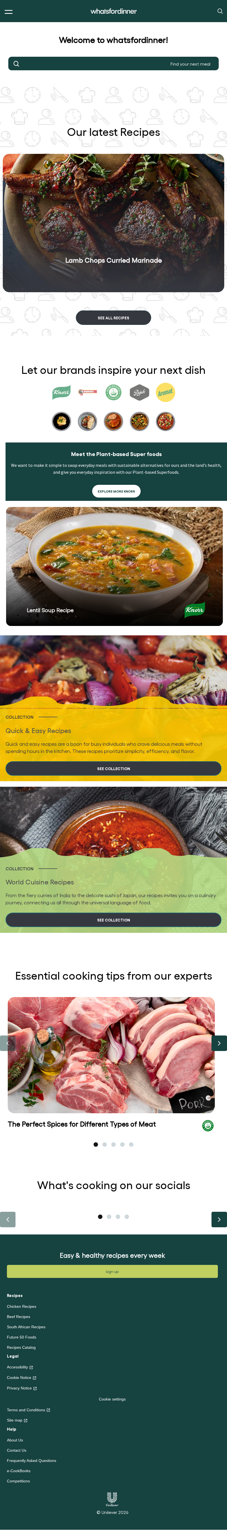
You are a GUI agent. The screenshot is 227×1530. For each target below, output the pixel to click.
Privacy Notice (19, 1388)
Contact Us (16, 1450)
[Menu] (7, 12)
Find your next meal (17, 63)
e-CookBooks (18, 1471)
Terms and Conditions (26, 1410)
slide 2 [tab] (104, 1144)
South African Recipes (26, 1327)
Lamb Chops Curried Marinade (113, 260)
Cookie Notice (19, 1377)
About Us (15, 1440)
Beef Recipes (18, 1316)
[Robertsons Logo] (208, 1125)
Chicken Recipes (21, 1306)
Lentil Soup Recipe (50, 610)
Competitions (18, 1481)
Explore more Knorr (116, 491)
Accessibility (17, 1367)
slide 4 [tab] (122, 1144)
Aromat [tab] (165, 411)
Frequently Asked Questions (31, 1460)
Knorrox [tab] (87, 411)
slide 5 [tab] (131, 1144)
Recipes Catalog (21, 1347)
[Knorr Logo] (194, 610)
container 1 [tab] (100, 1217)
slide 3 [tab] (113, 1144)
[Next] (219, 1043)
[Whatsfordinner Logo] (114, 11)
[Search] (220, 11)
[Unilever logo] (112, 1498)
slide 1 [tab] (96, 1144)
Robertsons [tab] (113, 411)
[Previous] (8, 1043)
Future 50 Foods (21, 1337)
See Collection (113, 768)
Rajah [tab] (139, 411)
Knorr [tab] (61, 411)
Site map (14, 1420)
